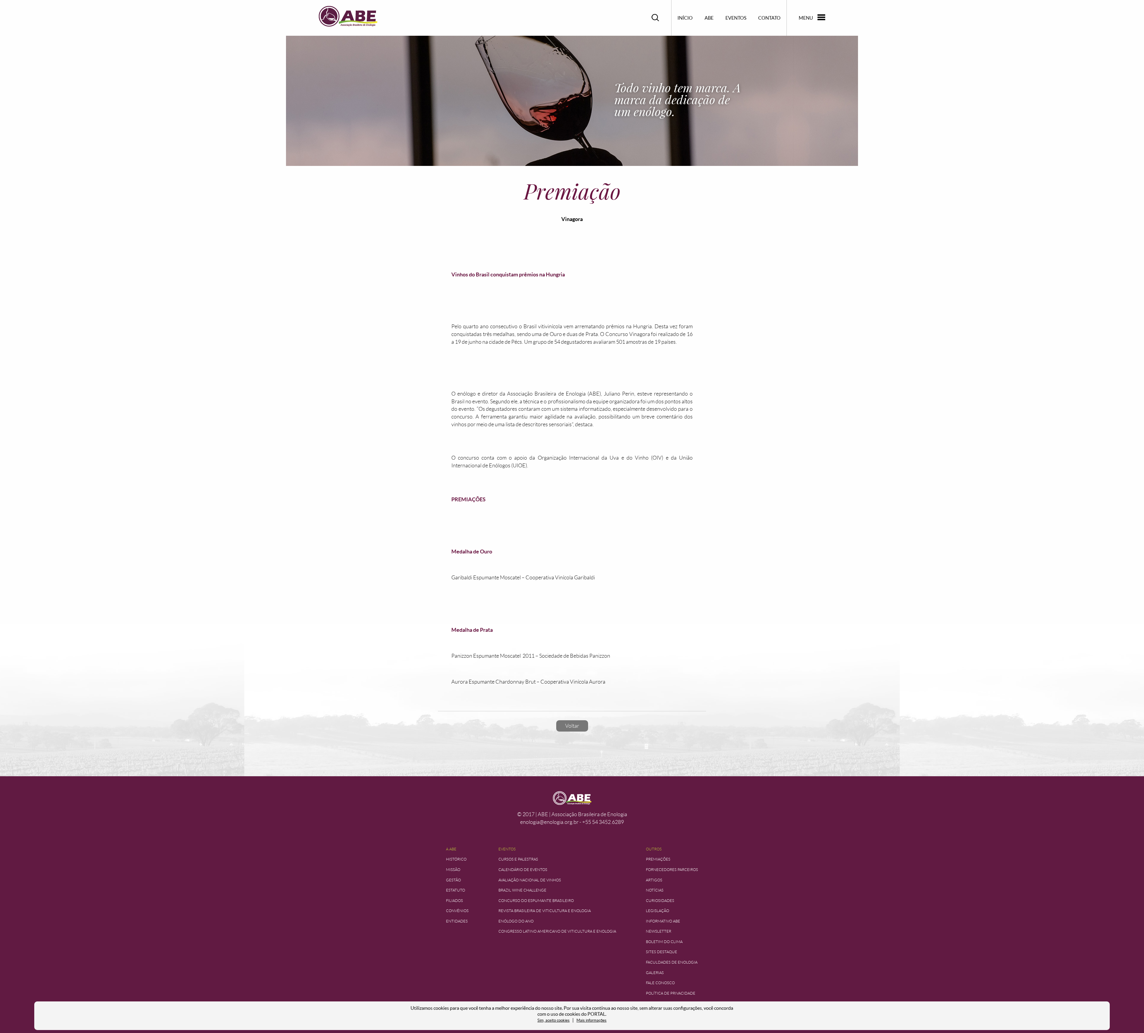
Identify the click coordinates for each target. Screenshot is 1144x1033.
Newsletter (658, 931)
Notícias (654, 890)
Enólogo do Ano (516, 921)
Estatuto (455, 890)
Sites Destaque (661, 952)
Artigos (654, 880)
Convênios (457, 910)
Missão (453, 869)
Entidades (457, 921)
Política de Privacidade (670, 993)
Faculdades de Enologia (671, 962)
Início (685, 18)
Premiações (658, 859)
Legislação (657, 910)
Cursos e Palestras (518, 859)
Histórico (456, 859)
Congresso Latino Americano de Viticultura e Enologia (557, 931)
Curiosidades (660, 900)
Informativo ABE (663, 921)
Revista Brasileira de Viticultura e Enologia (544, 910)
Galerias (655, 972)
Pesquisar (655, 17)
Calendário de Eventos (522, 869)
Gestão (453, 880)
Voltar (572, 726)
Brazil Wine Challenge (522, 890)
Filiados (454, 900)
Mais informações (591, 1020)
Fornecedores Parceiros (672, 869)
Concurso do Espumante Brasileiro (536, 900)
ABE (709, 18)
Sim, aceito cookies (553, 1020)
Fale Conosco (660, 983)
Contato (769, 18)
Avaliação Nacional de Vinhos (529, 880)
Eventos (735, 18)
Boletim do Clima (664, 941)
